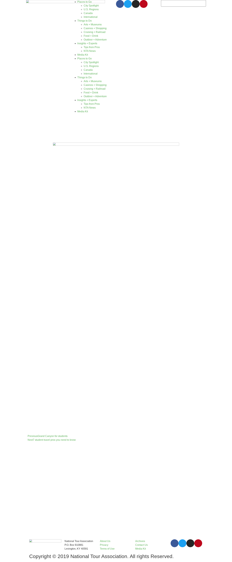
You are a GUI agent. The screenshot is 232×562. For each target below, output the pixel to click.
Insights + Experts (87, 43)
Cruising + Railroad (94, 32)
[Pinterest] (144, 4)
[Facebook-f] (174, 543)
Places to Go (84, 1)
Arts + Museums (93, 24)
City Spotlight (91, 5)
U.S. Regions (91, 9)
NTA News (90, 51)
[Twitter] (128, 4)
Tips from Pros (92, 47)
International (91, 17)
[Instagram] (136, 4)
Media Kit (82, 54)
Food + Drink (91, 35)
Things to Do (84, 20)
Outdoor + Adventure (95, 39)
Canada (88, 13)
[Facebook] (120, 4)
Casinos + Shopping (95, 28)
